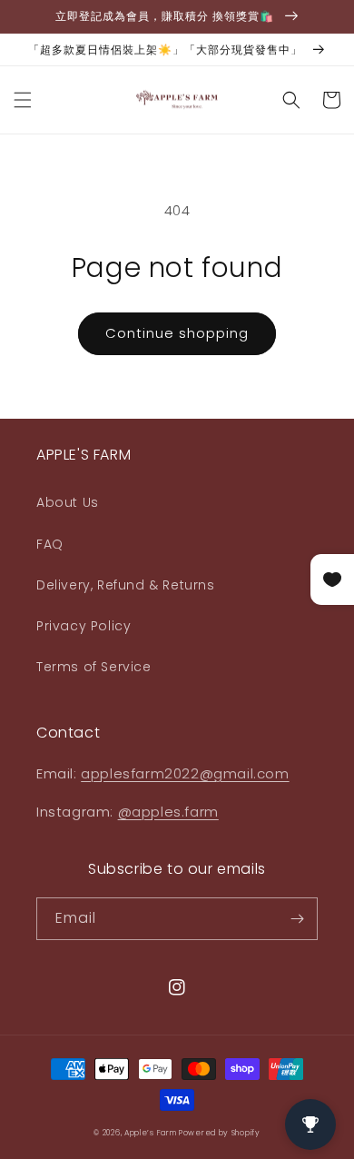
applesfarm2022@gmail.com (185, 773)
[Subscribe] (297, 918)
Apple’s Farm (151, 1132)
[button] (23, 100)
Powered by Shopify (220, 1132)
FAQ (50, 544)
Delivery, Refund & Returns (125, 585)
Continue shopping (177, 332)
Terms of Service (94, 667)
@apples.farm (168, 811)
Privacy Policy (83, 626)
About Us (67, 502)
